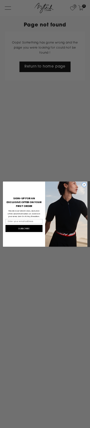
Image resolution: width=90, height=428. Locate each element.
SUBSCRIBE (24, 228)
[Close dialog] (84, 184)
